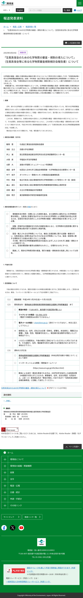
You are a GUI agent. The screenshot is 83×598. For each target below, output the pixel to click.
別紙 (29, 207)
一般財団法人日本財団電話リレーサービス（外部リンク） (28, 581)
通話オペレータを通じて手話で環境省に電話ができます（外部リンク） (51, 569)
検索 (68, 10)
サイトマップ (9, 517)
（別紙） (8, 401)
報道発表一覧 (31, 26)
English (20, 10)
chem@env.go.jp (41, 322)
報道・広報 (17, 26)
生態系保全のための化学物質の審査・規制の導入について (23, 388)
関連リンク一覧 (31, 517)
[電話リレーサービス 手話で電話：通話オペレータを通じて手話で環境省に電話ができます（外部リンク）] (15, 570)
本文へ (5, 10)
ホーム (6, 26)
